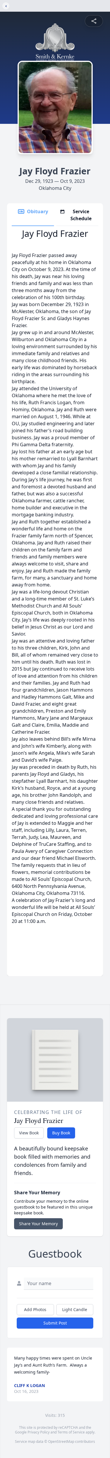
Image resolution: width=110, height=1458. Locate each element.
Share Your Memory (38, 1223)
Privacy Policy (39, 1432)
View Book (29, 1133)
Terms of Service (71, 1432)
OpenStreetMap (61, 1441)
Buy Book (61, 1133)
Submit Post (55, 1323)
